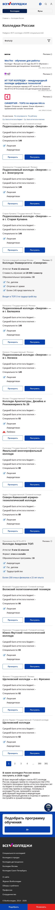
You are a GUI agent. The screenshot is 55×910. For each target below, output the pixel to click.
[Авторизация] (51, 4)
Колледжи (14, 11)
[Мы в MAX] (40, 4)
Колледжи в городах (11, 857)
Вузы (40, 11)
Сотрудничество (9, 894)
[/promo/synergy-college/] (27, 278)
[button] (46, 4)
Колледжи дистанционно (13, 862)
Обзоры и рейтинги (11, 886)
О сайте (6, 877)
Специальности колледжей (14, 853)
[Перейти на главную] (15, 4)
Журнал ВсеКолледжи (12, 881)
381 (46, 764)
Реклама (46, 54)
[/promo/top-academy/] (27, 559)
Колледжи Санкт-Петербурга (15, 871)
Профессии (7, 890)
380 (39, 764)
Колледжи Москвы (10, 866)
